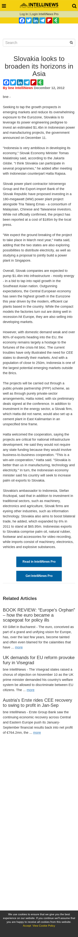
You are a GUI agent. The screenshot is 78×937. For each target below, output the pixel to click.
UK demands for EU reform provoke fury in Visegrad (39, 660)
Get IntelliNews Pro (39, 575)
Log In (24, 14)
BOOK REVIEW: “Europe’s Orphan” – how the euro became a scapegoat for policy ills (39, 615)
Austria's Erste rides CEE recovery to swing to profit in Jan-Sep (37, 703)
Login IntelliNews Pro (44, 14)
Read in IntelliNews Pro (39, 561)
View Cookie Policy (44, 925)
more (19, 647)
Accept (27, 925)
